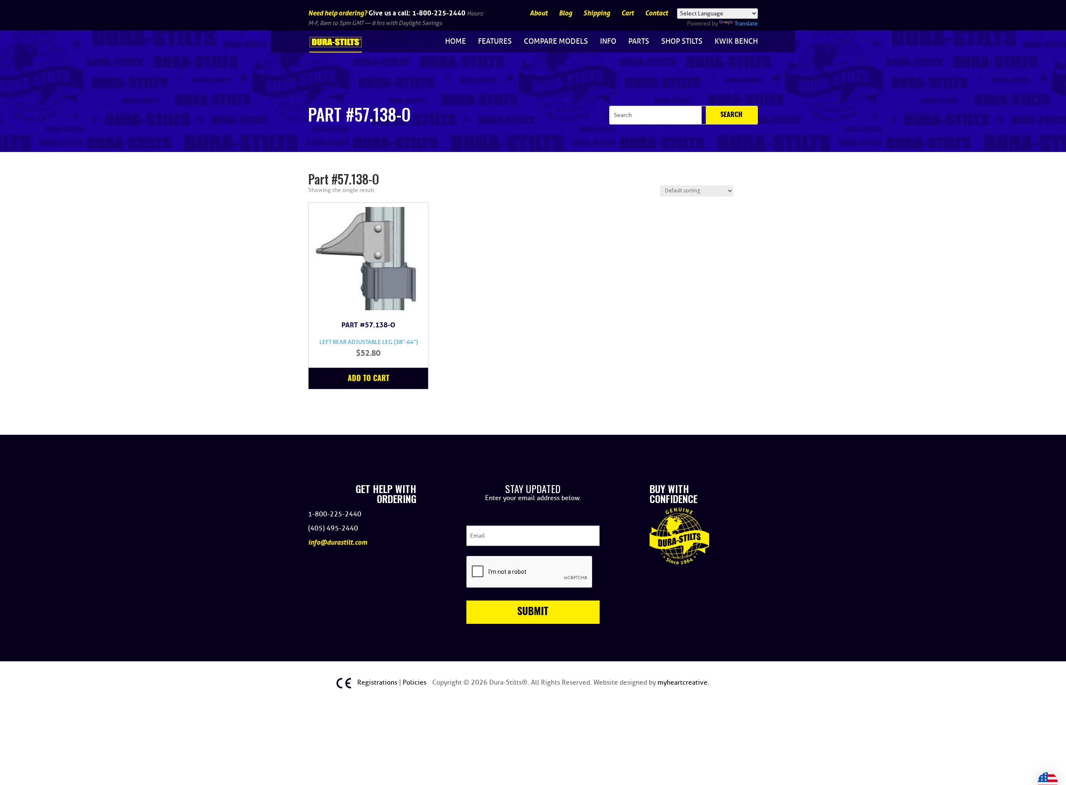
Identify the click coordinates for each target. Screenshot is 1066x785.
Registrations (378, 682)
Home (455, 41)
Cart (627, 13)
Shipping (596, 13)
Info (608, 41)
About (539, 13)
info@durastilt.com (337, 542)
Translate (746, 23)
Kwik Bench (736, 41)
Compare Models (556, 41)
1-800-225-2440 (439, 13)
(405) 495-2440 (333, 528)
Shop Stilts (681, 41)
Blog (565, 13)
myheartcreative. (683, 682)
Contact (656, 13)
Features (495, 41)
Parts (638, 41)
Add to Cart (368, 379)
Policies (415, 682)
